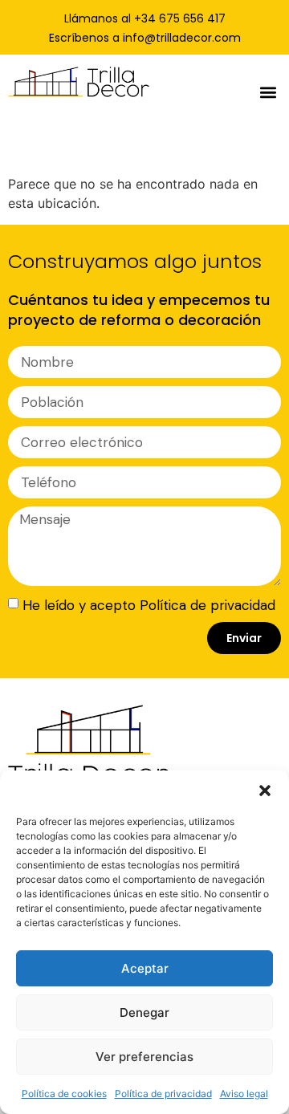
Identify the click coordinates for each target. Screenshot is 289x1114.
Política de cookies (64, 1094)
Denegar (144, 1012)
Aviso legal (244, 1094)
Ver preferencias (144, 1056)
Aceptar (145, 968)
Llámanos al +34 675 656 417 (145, 18)
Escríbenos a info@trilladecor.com (145, 38)
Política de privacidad (163, 1094)
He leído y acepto (148, 604)
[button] (265, 791)
